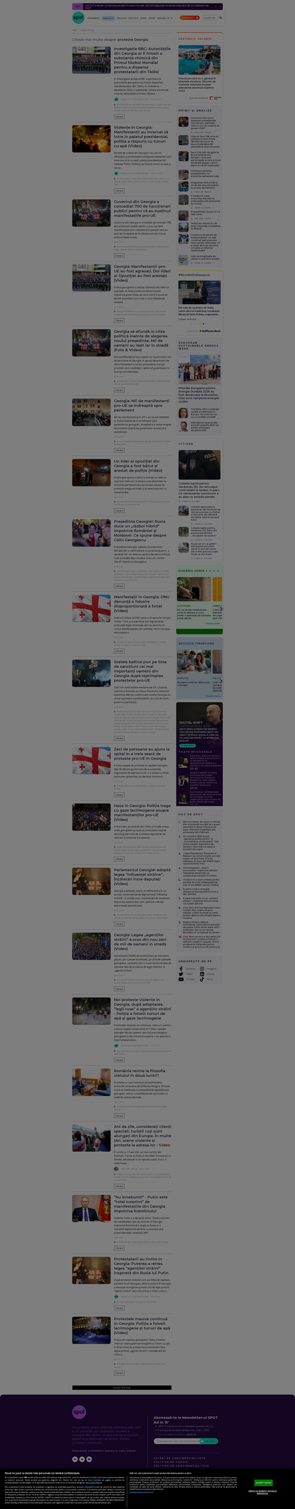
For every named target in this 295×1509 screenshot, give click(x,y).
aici (24, 1497)
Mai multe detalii (94, 1482)
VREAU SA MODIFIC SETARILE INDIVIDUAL (262, 1492)
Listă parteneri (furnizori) (141, 1492)
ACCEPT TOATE (263, 1482)
